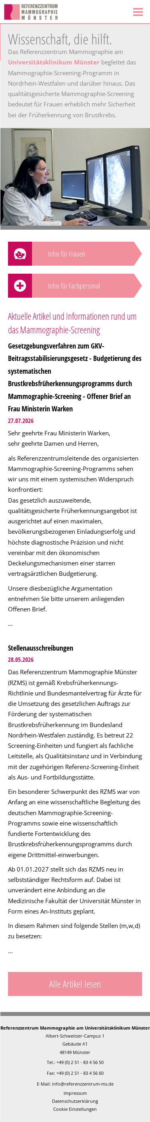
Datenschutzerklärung (75, 1101)
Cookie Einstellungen (75, 1109)
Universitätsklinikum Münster (54, 62)
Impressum (75, 1093)
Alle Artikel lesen (75, 983)
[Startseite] (63, 12)
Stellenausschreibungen (40, 648)
